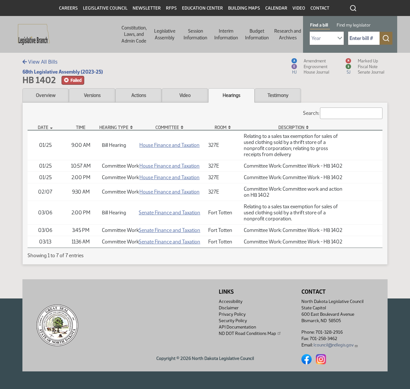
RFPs (171, 8)
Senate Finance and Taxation (169, 213)
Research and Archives (287, 34)
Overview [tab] (45, 95)
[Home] (32, 34)
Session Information (195, 34)
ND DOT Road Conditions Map (247, 333)
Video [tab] (185, 95)
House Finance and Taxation (169, 145)
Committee (167, 127)
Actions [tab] (138, 95)
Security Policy (233, 320)
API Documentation (237, 327)
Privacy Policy (232, 314)
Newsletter (147, 8)
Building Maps (244, 8)
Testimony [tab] (278, 95)
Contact (319, 8)
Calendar (276, 8)
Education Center (202, 8)
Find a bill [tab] (319, 25)
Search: (311, 113)
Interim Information (226, 34)
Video (298, 8)
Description (291, 127)
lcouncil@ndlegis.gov (334, 345)
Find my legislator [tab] (354, 25)
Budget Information (257, 34)
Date (43, 127)
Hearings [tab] (231, 95)
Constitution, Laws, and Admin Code (134, 34)
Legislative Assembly (165, 34)
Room (220, 127)
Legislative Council (105, 8)
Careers (68, 8)
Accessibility (230, 301)
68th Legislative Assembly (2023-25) (62, 72)
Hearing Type (113, 127)
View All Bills (42, 61)
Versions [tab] (92, 95)
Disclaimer (229, 308)
